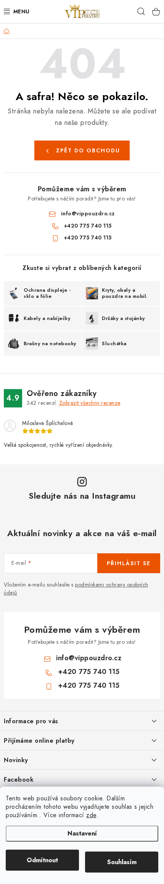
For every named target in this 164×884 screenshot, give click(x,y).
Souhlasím (122, 862)
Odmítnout (42, 860)
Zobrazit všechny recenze (90, 403)
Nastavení (82, 833)
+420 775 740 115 (88, 225)
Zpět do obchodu (88, 150)
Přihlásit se (129, 563)
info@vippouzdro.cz (88, 213)
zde (91, 815)
